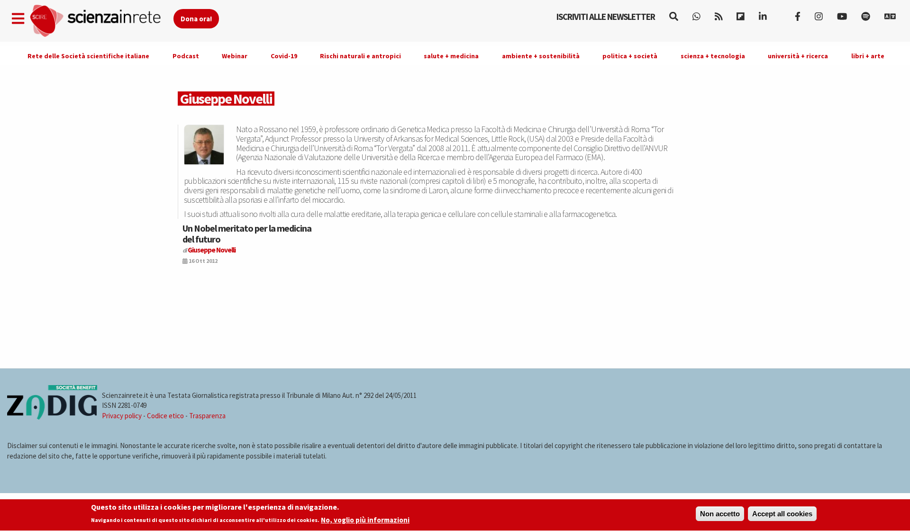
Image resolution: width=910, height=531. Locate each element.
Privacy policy (122, 415)
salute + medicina (451, 56)
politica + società (629, 56)
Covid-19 (284, 56)
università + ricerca (798, 56)
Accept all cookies (782, 514)
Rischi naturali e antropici (360, 56)
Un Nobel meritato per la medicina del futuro (246, 233)
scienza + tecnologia (713, 56)
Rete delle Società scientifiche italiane (88, 56)
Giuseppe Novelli (212, 249)
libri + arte (867, 56)
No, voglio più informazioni (365, 519)
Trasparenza (207, 415)
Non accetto (720, 514)
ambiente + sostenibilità (541, 56)
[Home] (101, 21)
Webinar (234, 56)
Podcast (186, 56)
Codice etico (165, 415)
